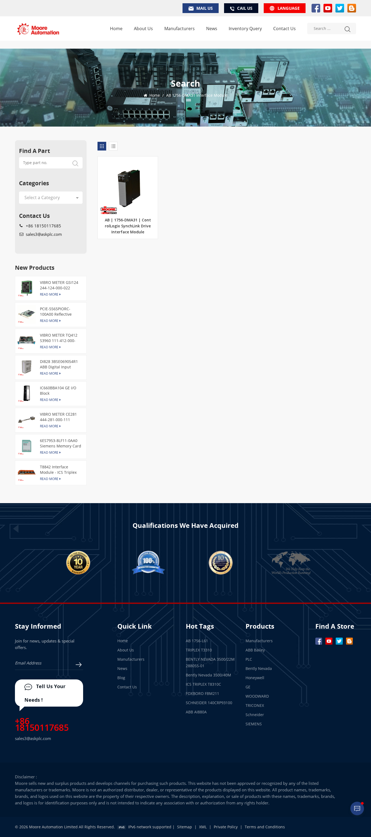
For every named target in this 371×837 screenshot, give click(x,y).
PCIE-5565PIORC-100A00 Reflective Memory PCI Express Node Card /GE (58, 311)
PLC (249, 659)
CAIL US (244, 8)
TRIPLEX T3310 (199, 650)
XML (203, 826)
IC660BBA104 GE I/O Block (58, 390)
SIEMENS (254, 723)
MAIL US (204, 8)
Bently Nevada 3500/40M (208, 675)
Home (116, 29)
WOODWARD (257, 696)
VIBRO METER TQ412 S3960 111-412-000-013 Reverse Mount (58, 338)
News (211, 29)
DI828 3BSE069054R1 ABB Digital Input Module (59, 364)
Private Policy (226, 826)
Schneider (255, 714)
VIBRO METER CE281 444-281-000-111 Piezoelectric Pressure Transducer (60, 417)
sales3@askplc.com (44, 234)
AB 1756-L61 (197, 640)
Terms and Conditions (265, 826)
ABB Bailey (255, 650)
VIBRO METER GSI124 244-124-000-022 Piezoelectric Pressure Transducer (60, 285)
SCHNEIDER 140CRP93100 (209, 702)
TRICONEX (255, 705)
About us (143, 29)
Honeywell (255, 677)
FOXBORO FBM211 (202, 693)
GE (248, 686)
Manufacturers (179, 29)
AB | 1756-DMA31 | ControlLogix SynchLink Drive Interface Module (128, 226)
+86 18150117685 (43, 225)
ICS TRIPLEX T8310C (203, 684)
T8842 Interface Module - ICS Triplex (58, 469)
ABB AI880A (196, 711)
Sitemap (184, 826)
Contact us (284, 29)
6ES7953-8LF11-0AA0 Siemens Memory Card (60, 443)
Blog (121, 677)
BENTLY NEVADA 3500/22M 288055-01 (210, 662)
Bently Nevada (259, 668)
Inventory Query (245, 29)
